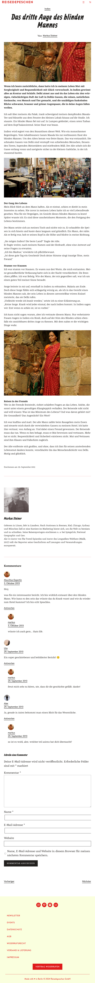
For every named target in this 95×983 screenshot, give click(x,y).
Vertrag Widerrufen (47, 966)
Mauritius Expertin (13, 579)
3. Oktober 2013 (12, 583)
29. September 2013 (13, 651)
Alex (6, 703)
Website (9, 838)
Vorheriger (9, 881)
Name (8, 812)
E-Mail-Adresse (14, 825)
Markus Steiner (50, 35)
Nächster (86, 881)
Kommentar (12, 772)
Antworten (9, 608)
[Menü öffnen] (83, 2)
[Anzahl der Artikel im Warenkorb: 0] (90, 2)
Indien (47, 8)
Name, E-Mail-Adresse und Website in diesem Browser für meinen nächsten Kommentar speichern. (48, 853)
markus (11, 622)
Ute (6, 648)
